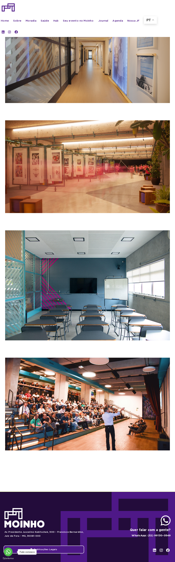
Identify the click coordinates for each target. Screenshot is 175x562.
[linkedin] (3, 32)
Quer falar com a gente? (150, 530)
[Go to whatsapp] (8, 552)
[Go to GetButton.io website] (8, 558)
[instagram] (9, 32)
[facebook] (16, 32)
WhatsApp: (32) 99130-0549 (151, 535)
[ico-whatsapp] (166, 516)
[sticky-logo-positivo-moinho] (8, 4)
